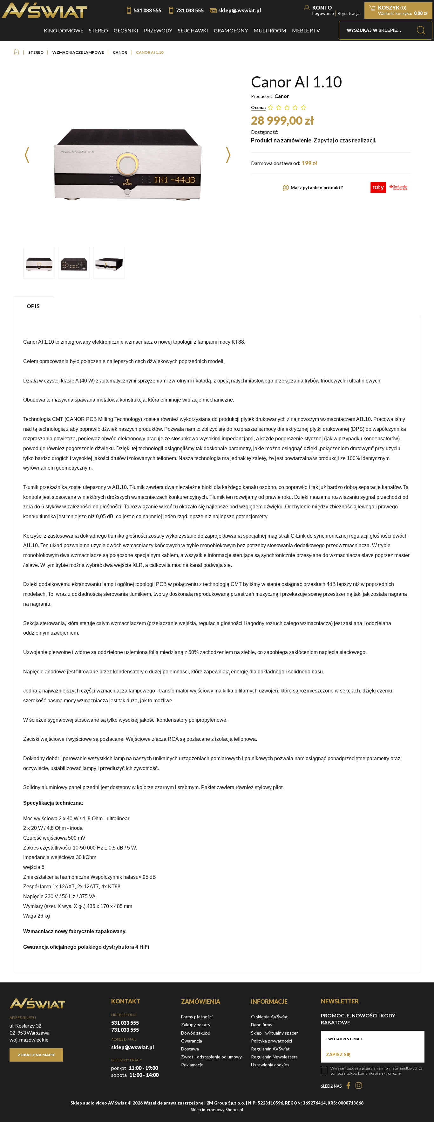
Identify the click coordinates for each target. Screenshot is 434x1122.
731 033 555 (190, 10)
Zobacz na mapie (36, 1054)
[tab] (35, 306)
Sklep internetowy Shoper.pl (217, 1109)
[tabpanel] (217, 644)
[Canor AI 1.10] (39, 263)
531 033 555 (147, 10)
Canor (282, 96)
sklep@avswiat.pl (239, 10)
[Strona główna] (44, 10)
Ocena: (258, 107)
